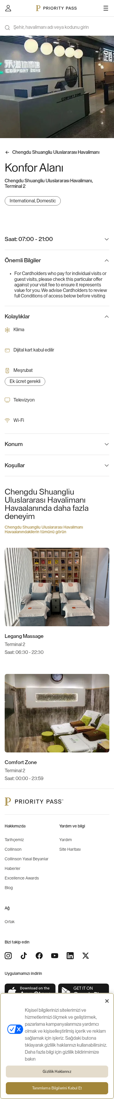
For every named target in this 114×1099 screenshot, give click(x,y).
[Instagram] (8, 955)
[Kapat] (107, 1001)
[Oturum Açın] (8, 8)
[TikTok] (23, 955)
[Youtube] (54, 955)
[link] (30, 992)
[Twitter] (85, 955)
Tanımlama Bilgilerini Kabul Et (57, 1088)
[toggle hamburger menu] (105, 8)
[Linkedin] (70, 955)
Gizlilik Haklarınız (57, 1071)
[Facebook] (39, 955)
